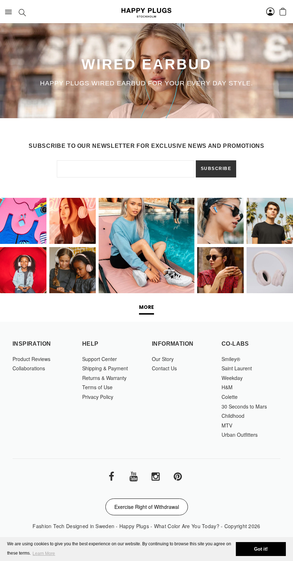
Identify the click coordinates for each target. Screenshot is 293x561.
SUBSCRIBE (216, 168)
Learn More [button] (44, 553)
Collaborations (29, 368)
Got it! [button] (261, 549)
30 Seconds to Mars (244, 406)
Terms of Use (97, 387)
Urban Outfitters (240, 434)
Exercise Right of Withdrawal (146, 506)
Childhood (233, 415)
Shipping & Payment (105, 368)
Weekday (232, 377)
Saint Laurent (237, 368)
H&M (227, 387)
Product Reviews (31, 358)
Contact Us (164, 368)
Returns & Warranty (104, 377)
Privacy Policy (97, 396)
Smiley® (231, 358)
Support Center (99, 358)
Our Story (163, 358)
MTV (227, 425)
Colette (230, 396)
